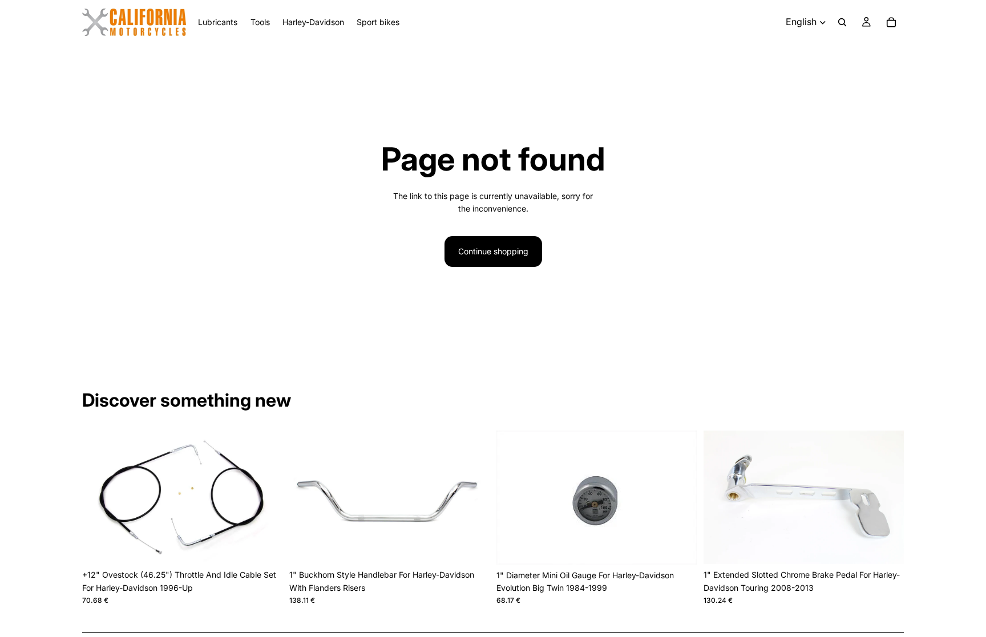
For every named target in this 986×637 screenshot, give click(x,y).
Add (274, 546)
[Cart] (891, 22)
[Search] (842, 22)
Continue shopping (493, 251)
